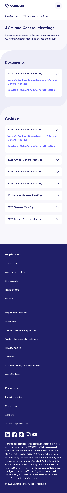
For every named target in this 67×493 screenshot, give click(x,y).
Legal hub (10, 322)
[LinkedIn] (8, 434)
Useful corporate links (17, 424)
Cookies (9, 357)
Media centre (12, 406)
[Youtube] (35, 434)
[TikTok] (22, 434)
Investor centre (12, 16)
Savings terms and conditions (21, 339)
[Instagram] (29, 434)
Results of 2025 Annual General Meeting (31, 146)
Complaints (11, 281)
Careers (9, 415)
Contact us (11, 263)
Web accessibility (15, 272)
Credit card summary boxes (20, 330)
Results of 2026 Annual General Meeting (31, 90)
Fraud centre (12, 290)
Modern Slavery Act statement (22, 365)
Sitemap (9, 298)
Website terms (13, 374)
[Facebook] (15, 434)
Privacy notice (13, 348)
